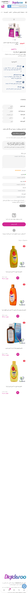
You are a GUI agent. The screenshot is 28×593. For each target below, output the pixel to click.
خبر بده (14, 19)
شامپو (10, 12)
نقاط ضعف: (22, 181)
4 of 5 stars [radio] (16, 170)
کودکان (11, 111)
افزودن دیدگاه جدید (18, 134)
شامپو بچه (6, 12)
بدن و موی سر (10, 114)
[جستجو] (9, 6)
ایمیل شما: (23, 194)
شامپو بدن (10, 108)
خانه (26, 12)
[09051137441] (9, 1)
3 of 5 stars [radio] (17, 170)
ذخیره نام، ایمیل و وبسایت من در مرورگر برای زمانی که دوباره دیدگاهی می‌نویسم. (13, 201)
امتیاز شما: (24, 170)
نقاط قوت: (23, 174)
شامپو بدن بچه (12, 54)
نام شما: (24, 188)
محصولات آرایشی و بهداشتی (18, 12)
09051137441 (4, 2)
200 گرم (11, 118)
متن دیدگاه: (23, 153)
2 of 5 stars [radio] (19, 170)
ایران (12, 121)
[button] (15, 39)
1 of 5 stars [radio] (20, 170)
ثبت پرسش (13, 224)
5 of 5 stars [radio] (15, 170)
